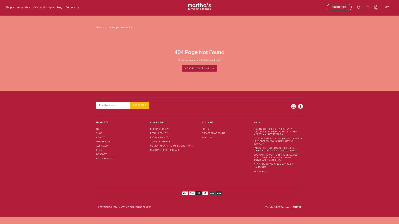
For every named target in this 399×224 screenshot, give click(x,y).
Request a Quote (106, 158)
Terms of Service (160, 141)
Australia (102, 146)
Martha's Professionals (165, 150)
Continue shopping (197, 68)
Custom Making (43, 7)
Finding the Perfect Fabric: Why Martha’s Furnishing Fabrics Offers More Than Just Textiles (275, 132)
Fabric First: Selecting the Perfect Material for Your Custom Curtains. (276, 149)
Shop (9, 7)
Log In (205, 129)
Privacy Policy (159, 137)
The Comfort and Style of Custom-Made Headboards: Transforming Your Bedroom (278, 141)
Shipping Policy (159, 129)
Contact (101, 154)
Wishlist (207, 137)
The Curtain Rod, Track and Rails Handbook (273, 165)
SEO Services (282, 207)
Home (99, 129)
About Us (22, 7)
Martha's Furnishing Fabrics (135, 207)
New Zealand (104, 141)
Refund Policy (159, 133)
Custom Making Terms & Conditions (171, 146)
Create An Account (213, 133)
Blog (59, 7)
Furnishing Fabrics (106, 28)
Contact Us (72, 7)
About (100, 137)
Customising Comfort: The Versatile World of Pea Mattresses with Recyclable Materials (275, 157)
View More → (260, 171)
